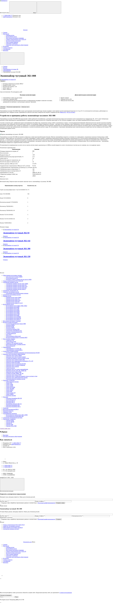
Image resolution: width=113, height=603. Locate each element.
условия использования (65, 592)
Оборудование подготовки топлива (12, 275)
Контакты (5, 562)
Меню (34, 12)
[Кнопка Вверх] (12, 484)
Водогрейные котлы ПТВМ (13, 316)
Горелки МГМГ (10, 421)
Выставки (5, 435)
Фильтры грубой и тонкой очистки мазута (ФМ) (18, 279)
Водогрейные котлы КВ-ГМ (13, 318)
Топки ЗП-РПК (10, 388)
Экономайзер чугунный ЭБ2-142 (16, 241)
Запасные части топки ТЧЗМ (13, 374)
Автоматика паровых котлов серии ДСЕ (16, 286)
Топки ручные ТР (10, 392)
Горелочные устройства (9, 419)
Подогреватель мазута (12, 278)
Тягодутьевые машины (9, 339)
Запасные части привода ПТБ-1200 (15, 359)
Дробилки (5, 408)
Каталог (25, 30)
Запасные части (25, 106)
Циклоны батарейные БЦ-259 (14, 398)
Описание (3, 106)
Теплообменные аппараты (10, 413)
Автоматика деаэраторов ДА (10, 290)
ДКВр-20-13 (63, 112)
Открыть (5, 236)
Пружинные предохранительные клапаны (17, 293)
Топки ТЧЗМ (9, 384)
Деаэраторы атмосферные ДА (14, 330)
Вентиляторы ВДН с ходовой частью (16, 344)
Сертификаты (6, 561)
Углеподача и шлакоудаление (10, 351)
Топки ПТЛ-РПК (10, 387)
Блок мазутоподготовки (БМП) (14, 276)
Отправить (58, 519)
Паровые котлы (7, 296)
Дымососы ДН (10, 340)
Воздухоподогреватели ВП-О (11, 409)
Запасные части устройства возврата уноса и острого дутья (21, 376)
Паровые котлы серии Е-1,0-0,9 (14, 303)
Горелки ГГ (9, 423)
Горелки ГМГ (9, 424)
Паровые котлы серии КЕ (13, 301)
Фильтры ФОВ (10, 326)
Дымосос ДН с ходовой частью (14, 343)
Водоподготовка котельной (10, 322)
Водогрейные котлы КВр (12, 310)
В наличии (6, 558)
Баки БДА (8, 334)
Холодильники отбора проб (13, 336)
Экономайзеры (7, 347)
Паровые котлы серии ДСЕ (13, 300)
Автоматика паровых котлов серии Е (16, 289)
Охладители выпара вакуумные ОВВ (16, 323)
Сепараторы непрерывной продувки (12, 417)
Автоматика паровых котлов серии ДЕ (16, 285)
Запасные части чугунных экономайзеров (17, 369)
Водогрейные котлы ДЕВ (13, 314)
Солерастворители (11, 333)
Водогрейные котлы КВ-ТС (13, 319)
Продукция (6, 546)
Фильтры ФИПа (10, 325)
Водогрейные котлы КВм (13, 312)
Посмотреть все (27, 542)
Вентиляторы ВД (10, 345)
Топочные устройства (9, 380)
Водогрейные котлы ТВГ (12, 308)
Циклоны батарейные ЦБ (13, 405)
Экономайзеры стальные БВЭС (14, 350)
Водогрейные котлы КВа (12, 315)
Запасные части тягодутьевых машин (16, 357)
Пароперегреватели (8, 410)
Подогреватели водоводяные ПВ (14, 416)
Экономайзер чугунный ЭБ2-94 (16, 233)
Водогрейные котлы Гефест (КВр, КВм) (16, 305)
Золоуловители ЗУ (11, 399)
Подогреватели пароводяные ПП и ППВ (17, 415)
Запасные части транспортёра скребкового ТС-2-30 (19, 361)
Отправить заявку (60, 503)
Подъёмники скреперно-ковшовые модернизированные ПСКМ (23, 352)
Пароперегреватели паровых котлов (15, 379)
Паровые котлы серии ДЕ (13, 299)
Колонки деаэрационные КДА (14, 332)
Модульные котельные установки (12, 321)
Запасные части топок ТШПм (14, 355)
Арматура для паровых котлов (11, 292)
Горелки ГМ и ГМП (11, 426)
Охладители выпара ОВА (13, 329)
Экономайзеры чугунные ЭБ (13, 348)
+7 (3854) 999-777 (7, 15)
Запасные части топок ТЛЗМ (13, 372)
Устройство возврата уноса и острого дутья (17, 358)
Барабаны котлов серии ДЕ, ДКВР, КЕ (16, 370)
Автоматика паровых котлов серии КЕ (16, 287)
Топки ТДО (9, 383)
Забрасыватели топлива (12, 381)
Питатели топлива (11, 395)
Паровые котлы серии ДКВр (13, 297)
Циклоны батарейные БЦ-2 (13, 406)
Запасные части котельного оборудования (14, 354)
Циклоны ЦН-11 (10, 402)
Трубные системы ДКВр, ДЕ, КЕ (14, 373)
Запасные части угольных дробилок (15, 365)
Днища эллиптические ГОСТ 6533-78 (13, 281)
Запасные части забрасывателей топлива (17, 377)
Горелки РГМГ (10, 420)
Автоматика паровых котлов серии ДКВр (17, 283)
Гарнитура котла (10, 368)
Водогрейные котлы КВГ (12, 307)
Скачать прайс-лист (5, 428)
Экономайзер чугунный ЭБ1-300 (16, 249)
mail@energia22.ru (7, 16)
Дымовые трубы (7, 412)
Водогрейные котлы (8, 304)
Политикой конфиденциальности (46, 503)
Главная (5, 544)
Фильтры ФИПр (10, 328)
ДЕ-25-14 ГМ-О (71, 112)
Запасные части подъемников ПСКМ (16, 363)
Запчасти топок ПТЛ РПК (13, 362)
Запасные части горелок (12, 366)
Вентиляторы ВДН (11, 341)
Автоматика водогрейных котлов (12, 294)
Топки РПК (9, 391)
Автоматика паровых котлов (10, 282)
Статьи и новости (7, 559)
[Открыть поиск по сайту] (49, 7)
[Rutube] (17, 459)
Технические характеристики (13, 106)
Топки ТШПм (9, 394)
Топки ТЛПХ (9, 390)
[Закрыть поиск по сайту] (0, 602)
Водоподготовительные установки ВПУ (16, 337)
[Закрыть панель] (0, 578)
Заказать (3, 81)
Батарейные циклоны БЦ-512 (14, 403)
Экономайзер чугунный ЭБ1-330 (16, 256)
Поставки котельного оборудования (12, 436)
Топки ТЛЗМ (9, 386)
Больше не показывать (6, 595)
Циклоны (5, 397)
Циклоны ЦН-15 (10, 401)
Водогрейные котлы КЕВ (13, 311)
